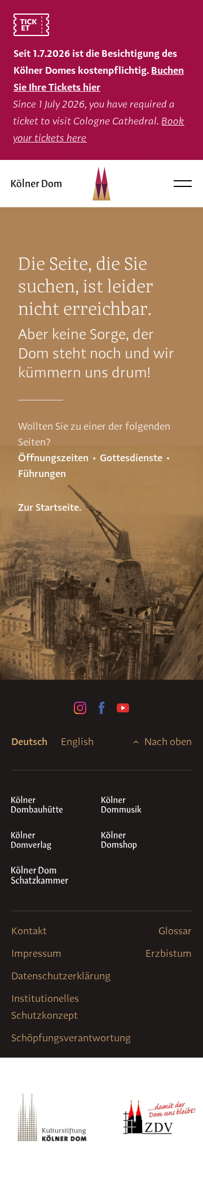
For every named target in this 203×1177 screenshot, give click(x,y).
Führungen (42, 473)
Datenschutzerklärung (61, 976)
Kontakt (29, 931)
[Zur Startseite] (41, 183)
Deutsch (29, 741)
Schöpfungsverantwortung (71, 1038)
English (77, 741)
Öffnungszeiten (53, 457)
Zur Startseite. (49, 507)
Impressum (36, 953)
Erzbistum (168, 953)
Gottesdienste (131, 457)
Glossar (175, 931)
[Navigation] (183, 184)
